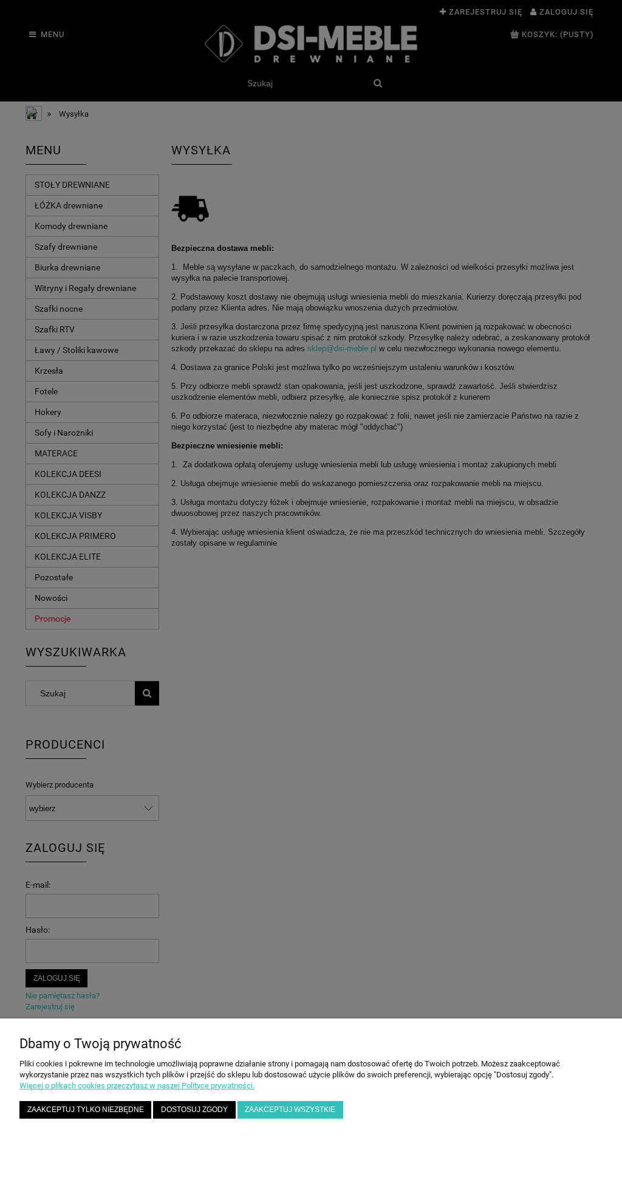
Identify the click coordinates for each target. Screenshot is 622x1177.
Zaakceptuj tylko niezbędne (85, 1109)
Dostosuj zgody (194, 1109)
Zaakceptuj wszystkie (290, 1109)
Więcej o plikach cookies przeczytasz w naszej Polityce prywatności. (137, 1085)
